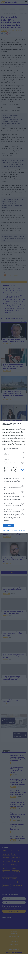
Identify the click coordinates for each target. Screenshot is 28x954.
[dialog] (14, 477)
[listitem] (14, 449)
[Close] (25, 423)
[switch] (22, 452)
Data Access (14, 530)
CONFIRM (8, 525)
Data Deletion (6, 530)
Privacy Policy (22, 530)
